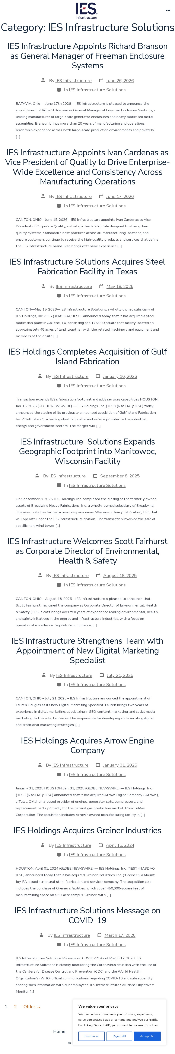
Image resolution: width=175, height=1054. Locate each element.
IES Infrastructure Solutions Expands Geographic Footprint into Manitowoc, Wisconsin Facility (87, 451)
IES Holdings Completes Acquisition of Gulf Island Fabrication (87, 356)
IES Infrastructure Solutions (97, 90)
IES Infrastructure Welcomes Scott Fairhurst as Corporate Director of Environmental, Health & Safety (87, 551)
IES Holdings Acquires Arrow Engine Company (87, 745)
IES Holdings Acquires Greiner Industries (87, 830)
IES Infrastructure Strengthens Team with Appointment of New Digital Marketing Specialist (87, 650)
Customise (92, 1036)
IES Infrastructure (73, 81)
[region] (119, 1022)
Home (59, 1031)
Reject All (119, 1036)
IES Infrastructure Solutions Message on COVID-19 (87, 915)
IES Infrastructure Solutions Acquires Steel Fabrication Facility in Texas (87, 266)
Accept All (147, 1036)
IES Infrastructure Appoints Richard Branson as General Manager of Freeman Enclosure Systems (87, 55)
